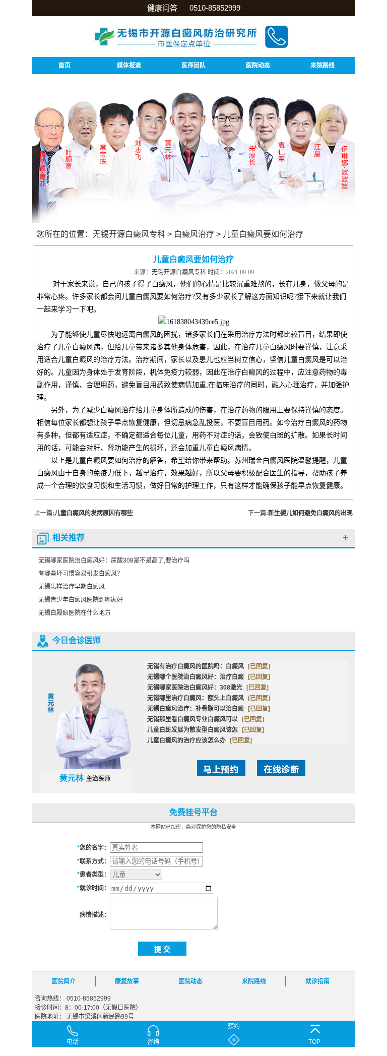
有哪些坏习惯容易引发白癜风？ (80, 573)
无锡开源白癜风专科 (129, 234)
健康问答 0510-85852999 (193, 8)
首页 (64, 65)
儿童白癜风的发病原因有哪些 (93, 513)
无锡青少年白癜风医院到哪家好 (80, 599)
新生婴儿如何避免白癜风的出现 (310, 513)
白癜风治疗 (194, 234)
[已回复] (259, 666)
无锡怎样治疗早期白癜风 (71, 586)
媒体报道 (129, 65)
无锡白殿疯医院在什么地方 (74, 612)
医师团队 (193, 65)
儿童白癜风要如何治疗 (263, 234)
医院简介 (63, 981)
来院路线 (322, 65)
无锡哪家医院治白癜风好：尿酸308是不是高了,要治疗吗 (113, 560)
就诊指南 (317, 981)
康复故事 (127, 981)
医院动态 (258, 65)
